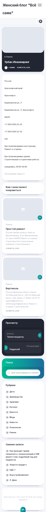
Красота (14, 412)
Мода (12, 417)
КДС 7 (12, 470)
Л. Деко (13, 480)
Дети (12, 392)
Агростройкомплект (19, 475)
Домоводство (16, 397)
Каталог (14, 407)
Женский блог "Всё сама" (19, 9)
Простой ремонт (15, 229)
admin (11, 67)
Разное (9, 56)
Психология (15, 427)
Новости (14, 422)
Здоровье (14, 402)
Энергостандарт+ (18, 465)
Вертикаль (12, 288)
